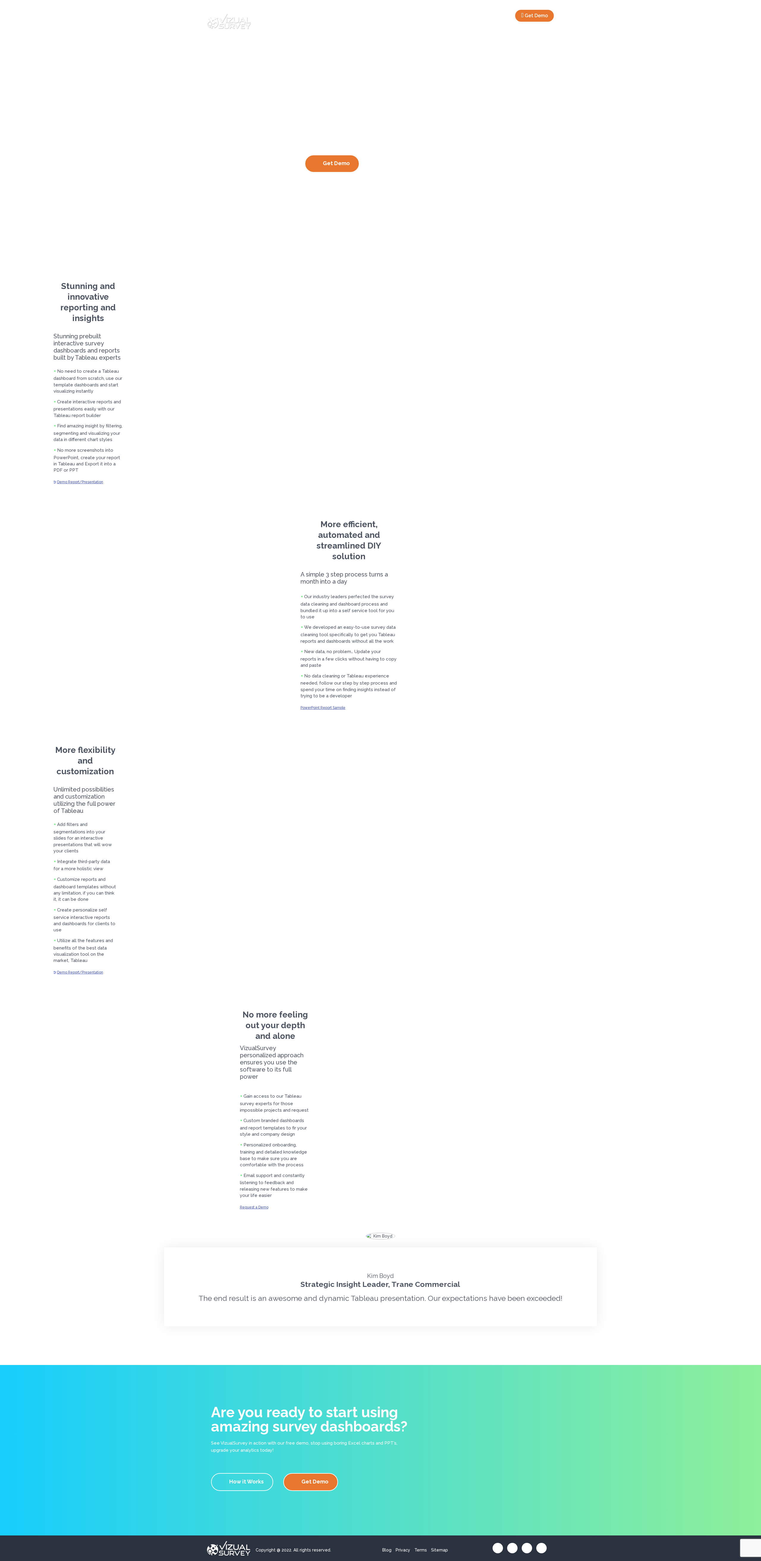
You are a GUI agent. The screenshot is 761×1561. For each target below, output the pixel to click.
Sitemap (439, 1550)
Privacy (403, 1550)
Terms (420, 1550)
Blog (386, 1550)
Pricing (501, 15)
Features (470, 15)
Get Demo (536, 15)
